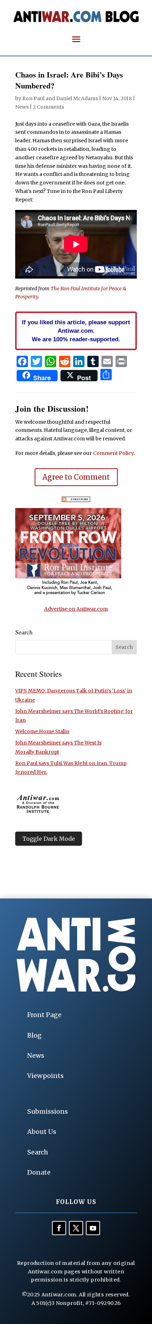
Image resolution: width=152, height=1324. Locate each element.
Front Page (44, 1015)
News (22, 107)
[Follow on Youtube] (93, 1228)
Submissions (47, 1111)
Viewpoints (45, 1076)
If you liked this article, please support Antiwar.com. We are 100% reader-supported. (76, 331)
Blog (34, 1035)
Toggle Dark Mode (48, 838)
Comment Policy (113, 453)
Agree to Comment (76, 477)
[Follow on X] (76, 1228)
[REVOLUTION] (68, 594)
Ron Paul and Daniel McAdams (60, 98)
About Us (41, 1132)
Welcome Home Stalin (42, 731)
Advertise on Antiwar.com (76, 609)
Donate (39, 1172)
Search (37, 1152)
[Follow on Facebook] (59, 1228)
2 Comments (48, 107)
